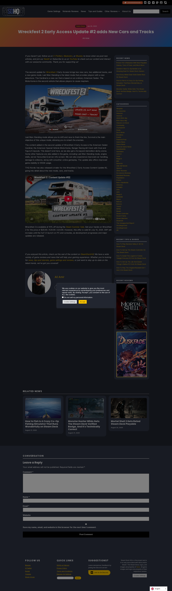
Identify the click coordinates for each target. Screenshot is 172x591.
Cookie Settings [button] (69, 302)
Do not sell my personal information (78, 297)
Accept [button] (82, 302)
